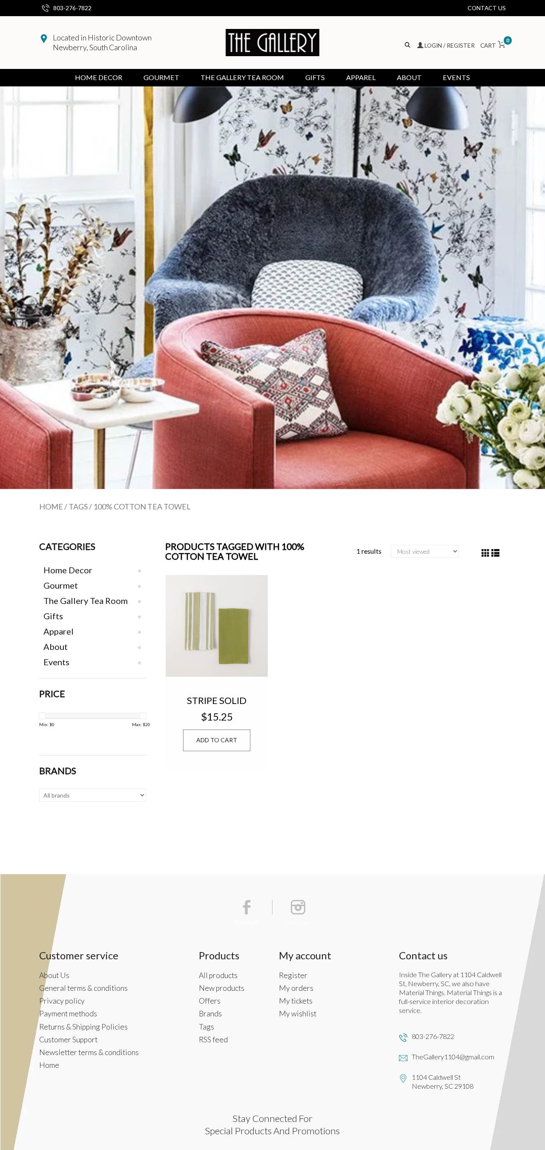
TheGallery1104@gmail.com (453, 1057)
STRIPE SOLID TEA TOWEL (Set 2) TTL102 (216, 700)
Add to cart (216, 740)
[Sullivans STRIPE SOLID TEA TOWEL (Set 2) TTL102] (217, 626)
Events (456, 77)
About (409, 77)
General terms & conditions (83, 988)
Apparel (361, 77)
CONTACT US (487, 7)
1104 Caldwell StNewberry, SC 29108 (442, 1081)
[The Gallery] (272, 42)
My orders (296, 988)
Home (51, 506)
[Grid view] (486, 553)
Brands (210, 1013)
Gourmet (161, 77)
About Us (54, 975)
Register (293, 975)
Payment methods (68, 1013)
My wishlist (297, 1013)
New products (221, 988)
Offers (210, 1000)
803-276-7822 (72, 7)
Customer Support (68, 1039)
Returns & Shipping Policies (83, 1026)
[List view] (495, 553)
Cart (493, 45)
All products (218, 975)
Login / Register (449, 45)
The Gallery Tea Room (242, 77)
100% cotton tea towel (142, 506)
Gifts (315, 77)
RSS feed (213, 1039)
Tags (78, 506)
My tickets (296, 1000)
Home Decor (98, 77)
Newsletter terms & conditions (89, 1052)
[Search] (408, 45)
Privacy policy (62, 1000)
